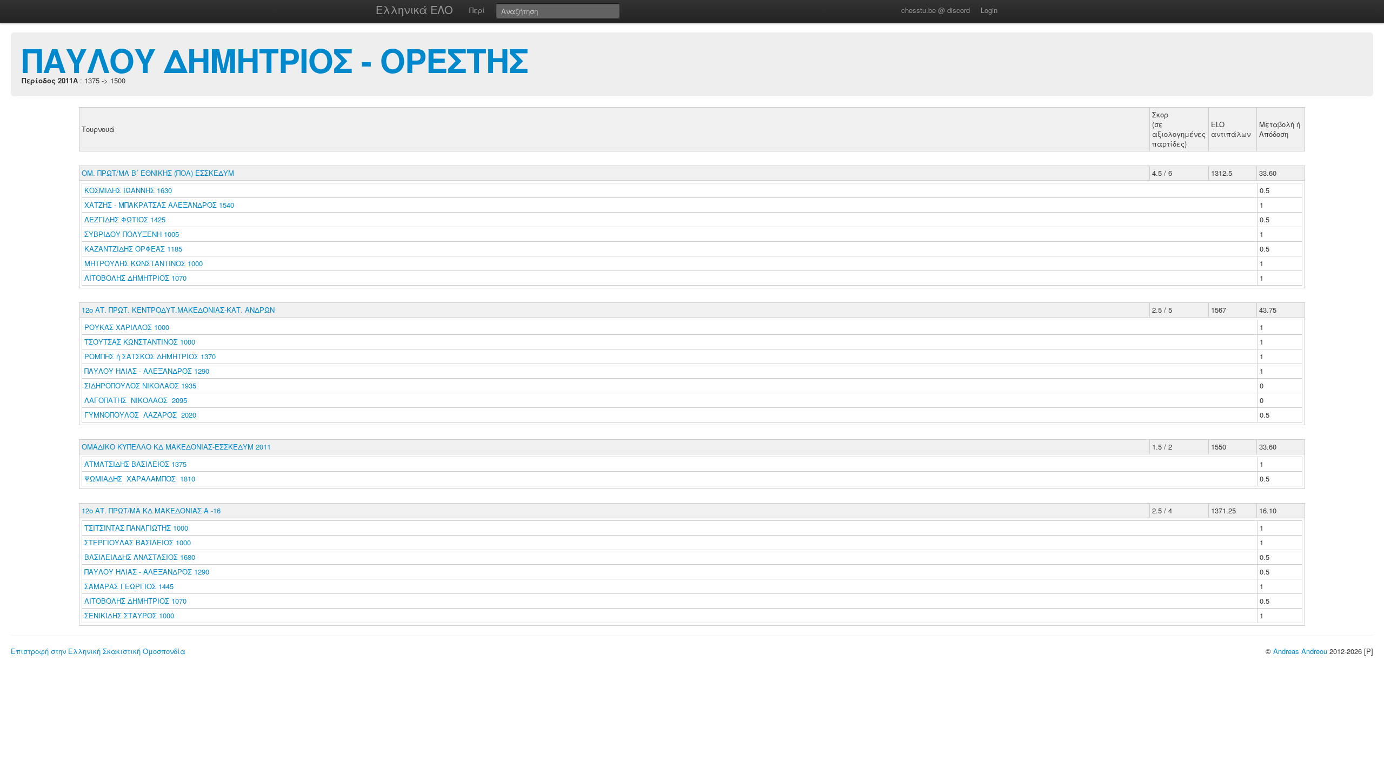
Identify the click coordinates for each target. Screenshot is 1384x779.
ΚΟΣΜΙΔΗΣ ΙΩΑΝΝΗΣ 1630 (128, 190)
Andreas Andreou (1300, 651)
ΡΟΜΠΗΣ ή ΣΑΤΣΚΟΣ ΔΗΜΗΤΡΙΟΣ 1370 (150, 356)
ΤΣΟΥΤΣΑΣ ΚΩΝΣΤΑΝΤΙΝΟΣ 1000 (139, 341)
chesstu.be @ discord (935, 10)
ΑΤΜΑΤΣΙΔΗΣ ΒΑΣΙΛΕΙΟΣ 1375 (135, 464)
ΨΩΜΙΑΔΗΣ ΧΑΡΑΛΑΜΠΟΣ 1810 (139, 478)
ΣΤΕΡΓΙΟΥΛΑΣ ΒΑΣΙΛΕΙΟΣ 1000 (137, 542)
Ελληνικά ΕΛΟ (414, 9)
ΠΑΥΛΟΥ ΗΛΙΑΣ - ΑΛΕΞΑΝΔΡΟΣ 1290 (146, 371)
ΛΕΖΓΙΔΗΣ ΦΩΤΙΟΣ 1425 (124, 219)
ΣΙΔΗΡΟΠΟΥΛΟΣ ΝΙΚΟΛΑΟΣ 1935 (140, 385)
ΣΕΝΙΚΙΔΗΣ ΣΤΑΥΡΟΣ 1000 (129, 615)
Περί (477, 10)
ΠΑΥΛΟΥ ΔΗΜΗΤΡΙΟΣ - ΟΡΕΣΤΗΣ (275, 59)
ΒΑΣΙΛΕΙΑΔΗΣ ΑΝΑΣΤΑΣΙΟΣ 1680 (139, 557)
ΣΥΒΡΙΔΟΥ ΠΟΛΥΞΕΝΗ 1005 (131, 234)
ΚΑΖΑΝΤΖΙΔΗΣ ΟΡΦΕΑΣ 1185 (133, 248)
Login (989, 10)
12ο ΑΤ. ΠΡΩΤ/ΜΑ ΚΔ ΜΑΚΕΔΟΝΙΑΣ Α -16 (151, 510)
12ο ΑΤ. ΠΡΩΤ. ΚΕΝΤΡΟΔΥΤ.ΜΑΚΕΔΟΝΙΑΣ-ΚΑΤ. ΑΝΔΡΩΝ (178, 310)
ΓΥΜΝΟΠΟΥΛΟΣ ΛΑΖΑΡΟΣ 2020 (140, 415)
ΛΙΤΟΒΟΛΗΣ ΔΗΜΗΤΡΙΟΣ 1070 (135, 278)
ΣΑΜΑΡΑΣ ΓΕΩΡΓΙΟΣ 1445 (129, 586)
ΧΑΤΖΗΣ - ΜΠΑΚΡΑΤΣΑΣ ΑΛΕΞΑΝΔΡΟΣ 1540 (159, 205)
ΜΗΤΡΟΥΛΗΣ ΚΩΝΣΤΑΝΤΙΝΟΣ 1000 (143, 263)
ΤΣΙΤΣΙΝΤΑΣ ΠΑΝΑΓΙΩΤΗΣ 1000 (136, 528)
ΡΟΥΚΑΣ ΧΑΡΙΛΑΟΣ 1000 (126, 327)
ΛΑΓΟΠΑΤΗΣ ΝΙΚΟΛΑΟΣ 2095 (135, 400)
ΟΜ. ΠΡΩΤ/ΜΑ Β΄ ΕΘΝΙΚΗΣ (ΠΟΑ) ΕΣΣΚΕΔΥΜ (158, 173)
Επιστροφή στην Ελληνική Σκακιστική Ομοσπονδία (98, 651)
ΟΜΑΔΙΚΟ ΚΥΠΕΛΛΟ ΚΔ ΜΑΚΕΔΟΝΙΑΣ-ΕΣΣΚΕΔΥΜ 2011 (176, 446)
